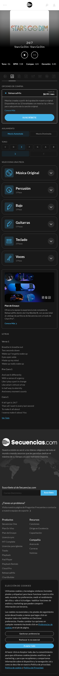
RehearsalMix (8, 572)
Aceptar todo (29, 646)
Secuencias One (9, 524)
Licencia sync (8, 537)
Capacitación (36, 532)
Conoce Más (10, 110)
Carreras (34, 548)
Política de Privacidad (33, 667)
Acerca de (34, 544)
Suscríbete (29, 117)
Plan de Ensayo (9, 532)
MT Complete (8, 541)
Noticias (33, 553)
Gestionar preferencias (29, 633)
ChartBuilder (8, 577)
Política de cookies (13, 667)
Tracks (5, 550)
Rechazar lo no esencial (29, 640)
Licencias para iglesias (12, 546)
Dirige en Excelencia (39, 528)
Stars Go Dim (21, 46)
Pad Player (7, 559)
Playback (6, 555)
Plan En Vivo (8, 528)
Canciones (34, 524)
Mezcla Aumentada (15, 134)
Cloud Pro (7, 568)
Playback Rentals (10, 564)
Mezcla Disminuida (43, 134)
